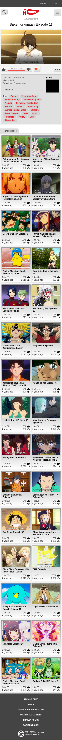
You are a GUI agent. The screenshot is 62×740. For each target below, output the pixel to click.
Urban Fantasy (12, 99)
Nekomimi (10, 120)
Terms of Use (31, 699)
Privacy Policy (31, 720)
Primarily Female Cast (27, 103)
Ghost (35, 113)
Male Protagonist (32, 99)
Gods (25, 113)
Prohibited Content (31, 715)
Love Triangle (11, 113)
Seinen (19, 106)
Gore (32, 117)
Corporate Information (31, 710)
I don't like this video (29, 69)
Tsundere (9, 117)
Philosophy (33, 106)
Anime (14, 96)
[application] (31, 47)
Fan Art (49, 77)
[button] (31, 47)
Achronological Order (15, 110)
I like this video (4, 69)
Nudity (22, 117)
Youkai (8, 103)
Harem (8, 106)
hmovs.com (39, 732)
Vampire (35, 110)
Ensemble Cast (29, 96)
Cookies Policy (31, 725)
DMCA (31, 704)
